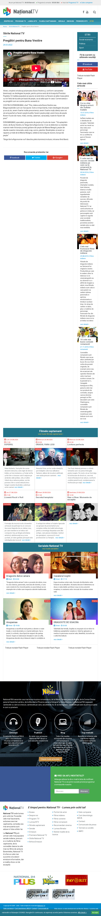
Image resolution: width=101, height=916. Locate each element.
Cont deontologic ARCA (85, 816)
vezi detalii (84, 143)
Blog (63, 733)
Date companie (86, 3)
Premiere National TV (38, 835)
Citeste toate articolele (50, 759)
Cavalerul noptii (62, 576)
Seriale (32, 829)
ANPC (81, 831)
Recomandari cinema (63, 825)
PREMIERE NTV (82, 21)
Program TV (34, 819)
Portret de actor (60, 812)
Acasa (5, 26)
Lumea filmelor (60, 829)
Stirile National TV (14, 26)
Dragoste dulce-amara (18, 576)
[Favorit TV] (76, 880)
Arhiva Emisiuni (35, 842)
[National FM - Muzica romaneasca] (50, 880)
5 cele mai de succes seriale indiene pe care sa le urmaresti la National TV (87, 164)
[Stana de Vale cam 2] (63, 894)
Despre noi (33, 815)
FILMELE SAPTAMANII (47, 21)
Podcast (38, 733)
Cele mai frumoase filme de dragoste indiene (87, 249)
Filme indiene (59, 815)
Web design (58, 909)
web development (70, 909)
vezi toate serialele (50, 549)
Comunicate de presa (87, 825)
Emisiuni (13, 733)
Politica (82, 44)
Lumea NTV (34, 822)
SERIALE (61, 21)
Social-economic (86, 40)
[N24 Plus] (24, 880)
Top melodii (87, 733)
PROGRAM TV (20, 21)
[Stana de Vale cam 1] (37, 894)
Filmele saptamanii (37, 825)
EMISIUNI (70, 21)
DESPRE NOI (8, 21)
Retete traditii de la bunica (60, 833)
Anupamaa (11, 622)
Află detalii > (82, 913)
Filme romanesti (60, 822)
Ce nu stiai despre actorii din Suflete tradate (87, 106)
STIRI (92, 21)
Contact (82, 821)
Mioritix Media (83, 909)
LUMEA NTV (32, 21)
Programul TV (73, 3)
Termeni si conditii (86, 828)
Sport (81, 48)
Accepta (95, 913)
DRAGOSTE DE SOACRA (66, 622)
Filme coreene (59, 819)
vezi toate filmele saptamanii (50, 434)
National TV (41, 906)
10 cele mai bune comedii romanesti (86, 341)
